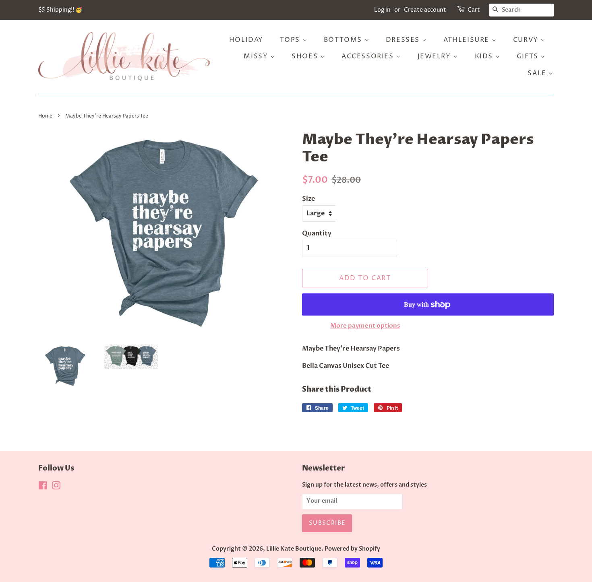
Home (45, 116)
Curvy (527, 39)
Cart (474, 10)
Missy (257, 56)
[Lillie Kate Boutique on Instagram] (56, 487)
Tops (291, 39)
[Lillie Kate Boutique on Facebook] (43, 487)
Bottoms (344, 39)
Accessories (369, 56)
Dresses (404, 39)
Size (308, 198)
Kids (485, 56)
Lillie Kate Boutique (293, 549)
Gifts (529, 56)
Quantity (316, 233)
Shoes (306, 56)
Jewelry (435, 56)
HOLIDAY (246, 39)
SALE (538, 73)
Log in (382, 10)
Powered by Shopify (352, 549)
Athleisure (467, 39)
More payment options (365, 326)
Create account (425, 10)
